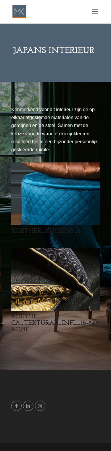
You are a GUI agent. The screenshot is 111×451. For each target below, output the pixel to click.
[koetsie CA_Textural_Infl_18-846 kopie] (55, 309)
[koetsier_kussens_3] (55, 223)
